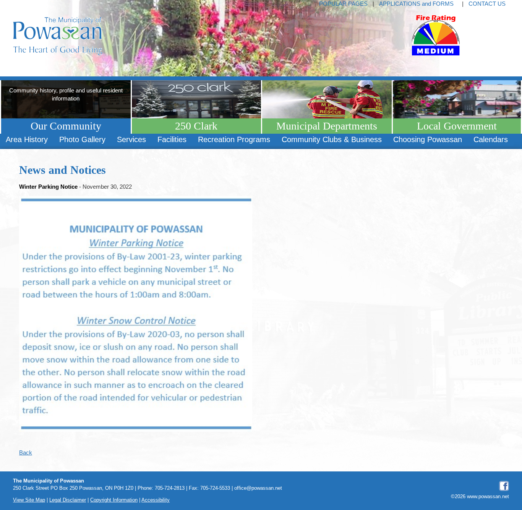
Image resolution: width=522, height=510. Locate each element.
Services (131, 139)
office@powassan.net (258, 488)
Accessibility (155, 500)
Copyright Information (114, 500)
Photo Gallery (82, 139)
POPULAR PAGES (343, 3)
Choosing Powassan (427, 139)
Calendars (490, 139)
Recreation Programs (234, 139)
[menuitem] (26, 140)
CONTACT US (487, 3)
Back (25, 452)
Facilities (171, 139)
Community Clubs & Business (332, 139)
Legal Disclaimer (67, 500)
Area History (27, 139)
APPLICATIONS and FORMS (416, 3)
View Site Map (29, 500)
